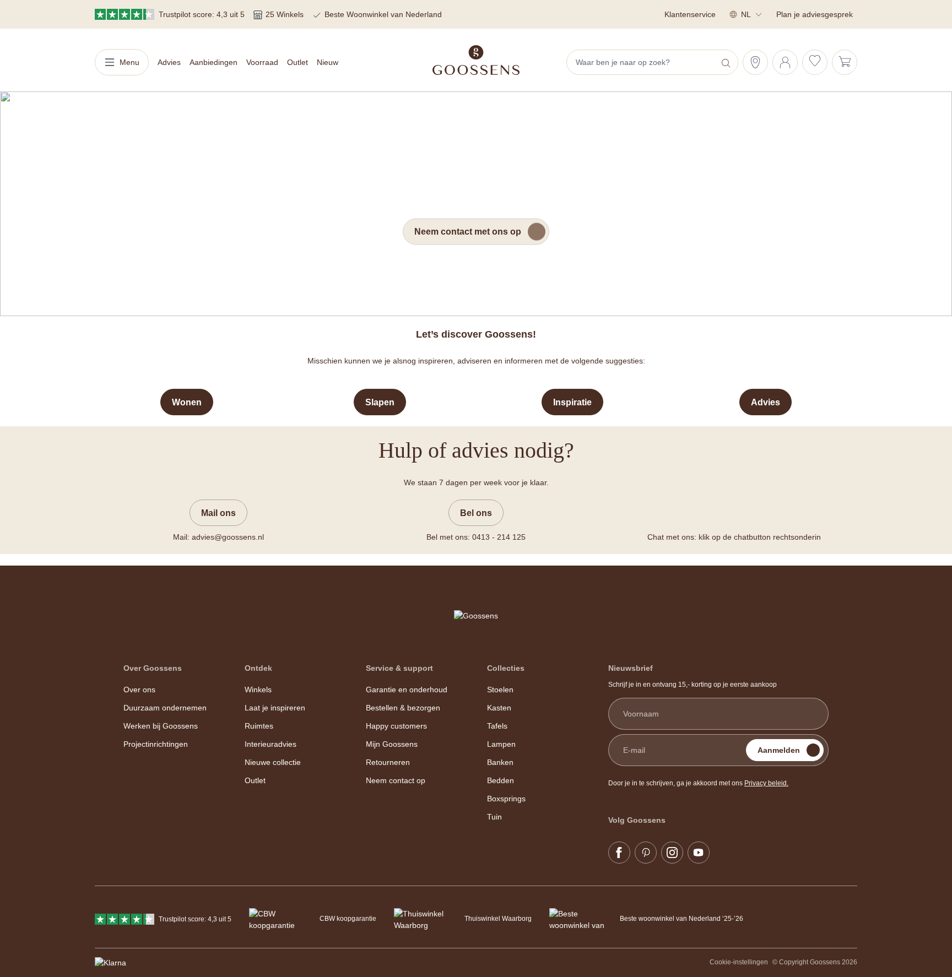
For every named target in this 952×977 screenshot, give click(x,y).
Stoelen (500, 689)
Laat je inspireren (275, 707)
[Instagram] (672, 853)
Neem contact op (395, 780)
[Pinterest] (646, 853)
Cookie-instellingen (739, 962)
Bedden (500, 780)
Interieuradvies (270, 744)
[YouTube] (699, 853)
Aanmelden (779, 750)
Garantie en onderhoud (406, 689)
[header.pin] (755, 62)
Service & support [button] (399, 668)
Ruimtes (259, 725)
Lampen (501, 744)
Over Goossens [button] (152, 668)
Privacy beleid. (766, 783)
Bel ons (476, 513)
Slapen (379, 402)
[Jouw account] (785, 62)
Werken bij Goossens (160, 725)
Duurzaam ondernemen (165, 707)
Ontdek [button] (258, 668)
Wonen (187, 402)
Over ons (139, 689)
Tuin (494, 816)
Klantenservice (690, 14)
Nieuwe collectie (273, 762)
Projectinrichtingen (155, 744)
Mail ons (218, 513)
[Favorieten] (814, 62)
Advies (765, 402)
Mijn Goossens (392, 744)
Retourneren (388, 762)
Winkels (258, 689)
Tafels (497, 725)
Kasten (499, 707)
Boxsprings (506, 798)
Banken (500, 762)
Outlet (255, 780)
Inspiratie (572, 402)
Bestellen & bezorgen (403, 707)
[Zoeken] (727, 62)
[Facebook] (619, 853)
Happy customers (396, 725)
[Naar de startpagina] (476, 60)
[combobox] (642, 62)
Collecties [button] (505, 668)
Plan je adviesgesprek (814, 14)
